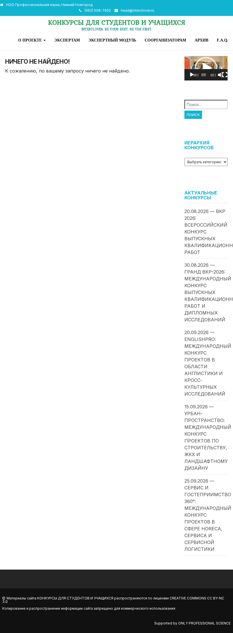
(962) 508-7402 (97, 10)
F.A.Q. (222, 40)
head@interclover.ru (137, 10)
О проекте (30, 40)
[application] (206, 68)
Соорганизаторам (165, 40)
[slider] (203, 74)
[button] (206, 68)
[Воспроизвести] (192, 75)
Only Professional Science (204, 623)
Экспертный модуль (112, 40)
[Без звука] (220, 75)
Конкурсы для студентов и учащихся (116, 22)
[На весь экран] (225, 75)
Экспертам (67, 40)
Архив (201, 40)
